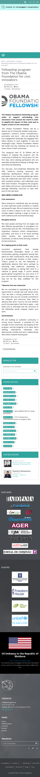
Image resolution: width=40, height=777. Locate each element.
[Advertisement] (20, 31)
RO (30, 2)
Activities (15, 763)
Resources (19, 767)
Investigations (5, 763)
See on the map (7, 709)
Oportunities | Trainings (14, 61)
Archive (4, 731)
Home (3, 61)
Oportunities (9, 767)
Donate (4, 728)
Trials (32, 767)
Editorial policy (7, 724)
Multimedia (26, 763)
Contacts (5, 726)
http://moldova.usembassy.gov (20, 660)
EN (37, 2)
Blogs (27, 767)
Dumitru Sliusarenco (22, 471)
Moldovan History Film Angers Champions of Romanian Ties (22, 463)
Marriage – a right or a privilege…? (19, 475)
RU (34, 2)
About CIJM (35, 763)
